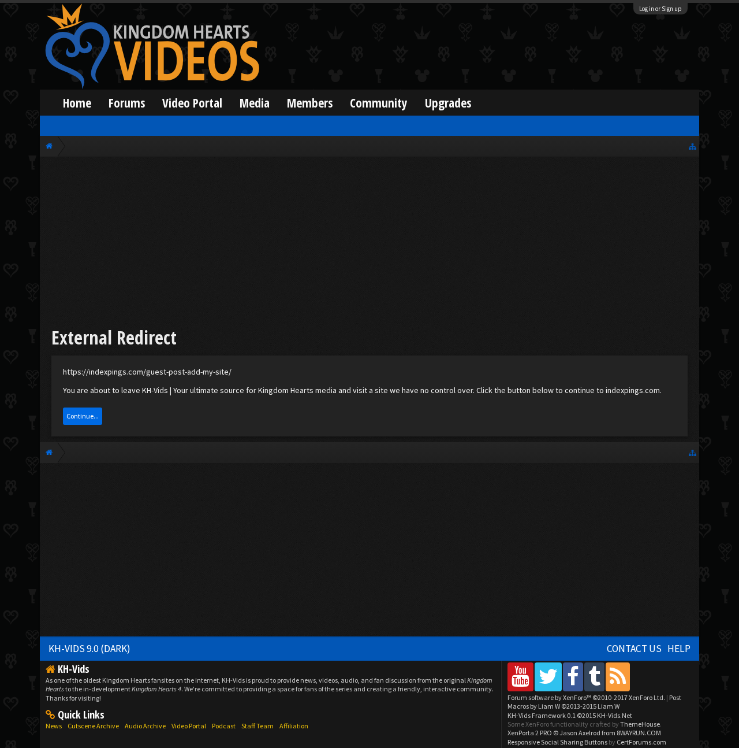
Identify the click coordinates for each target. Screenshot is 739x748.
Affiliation (293, 725)
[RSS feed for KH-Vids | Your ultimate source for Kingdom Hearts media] (618, 677)
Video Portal (192, 102)
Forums (127, 102)
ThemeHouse (640, 724)
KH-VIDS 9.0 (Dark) (89, 648)
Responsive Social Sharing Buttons (557, 742)
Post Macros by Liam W (594, 701)
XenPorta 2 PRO (529, 732)
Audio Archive (145, 725)
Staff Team (257, 725)
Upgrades (448, 102)
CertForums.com (641, 742)
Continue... (82, 416)
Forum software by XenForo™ (586, 697)
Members (310, 102)
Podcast (224, 725)
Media (255, 102)
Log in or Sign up (660, 9)
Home (77, 102)
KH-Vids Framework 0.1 (569, 715)
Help (679, 648)
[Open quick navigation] (692, 146)
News (54, 725)
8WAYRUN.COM (639, 732)
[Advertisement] (369, 244)
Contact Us (634, 648)
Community (379, 102)
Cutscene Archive (93, 725)
